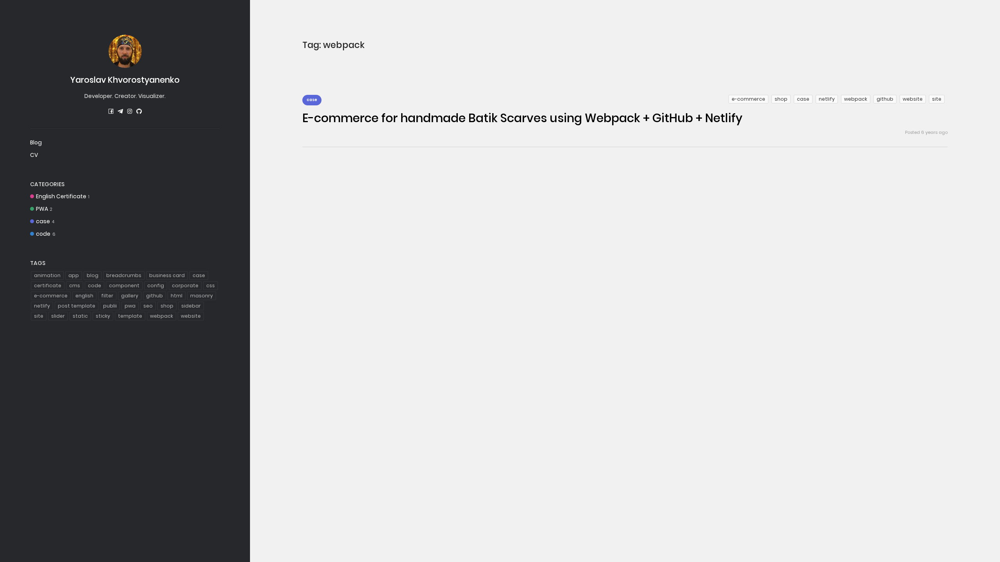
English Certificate (62, 196)
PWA (44, 209)
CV (34, 155)
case (45, 221)
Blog (36, 142)
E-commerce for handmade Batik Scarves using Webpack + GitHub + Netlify (522, 118)
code (45, 234)
